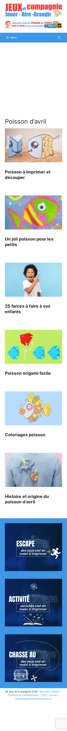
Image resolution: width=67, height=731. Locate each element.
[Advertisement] (33, 77)
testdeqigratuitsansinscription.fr (33, 698)
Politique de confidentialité (23, 695)
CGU (43, 695)
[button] (59, 38)
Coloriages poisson (25, 434)
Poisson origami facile (28, 373)
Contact (53, 695)
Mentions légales (50, 691)
